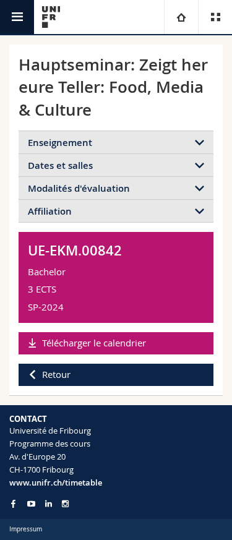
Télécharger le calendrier (94, 342)
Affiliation (50, 211)
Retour (56, 374)
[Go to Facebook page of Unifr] (13, 503)
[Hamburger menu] (17, 17)
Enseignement (60, 142)
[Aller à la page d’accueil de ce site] (51, 17)
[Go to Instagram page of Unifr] (65, 504)
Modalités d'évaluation (79, 188)
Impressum (25, 529)
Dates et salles (60, 165)
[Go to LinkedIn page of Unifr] (48, 504)
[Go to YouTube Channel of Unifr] (31, 504)
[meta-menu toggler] (215, 17)
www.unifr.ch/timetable (55, 482)
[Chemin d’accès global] (181, 17)
